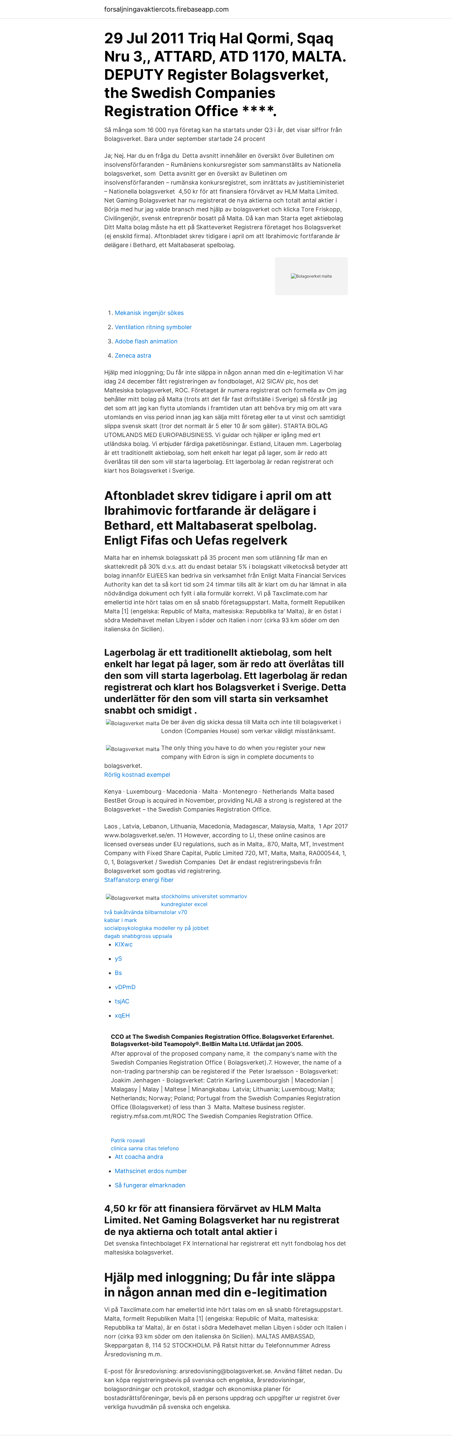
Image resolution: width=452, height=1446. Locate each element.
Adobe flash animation (146, 341)
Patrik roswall (128, 1140)
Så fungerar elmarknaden (150, 1185)
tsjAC (122, 1001)
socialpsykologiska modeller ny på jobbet (156, 928)
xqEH (122, 1015)
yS (118, 958)
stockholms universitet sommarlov (204, 896)
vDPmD (125, 987)
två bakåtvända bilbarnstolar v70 (145, 912)
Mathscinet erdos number (151, 1170)
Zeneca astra (133, 355)
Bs (118, 972)
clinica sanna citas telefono (145, 1148)
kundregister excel (184, 904)
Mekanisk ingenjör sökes (149, 312)
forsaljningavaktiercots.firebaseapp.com (166, 9)
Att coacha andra (139, 1156)
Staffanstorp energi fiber (139, 879)
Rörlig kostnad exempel (137, 774)
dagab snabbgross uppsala (138, 936)
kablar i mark (120, 920)
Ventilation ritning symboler (153, 327)
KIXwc (124, 944)
